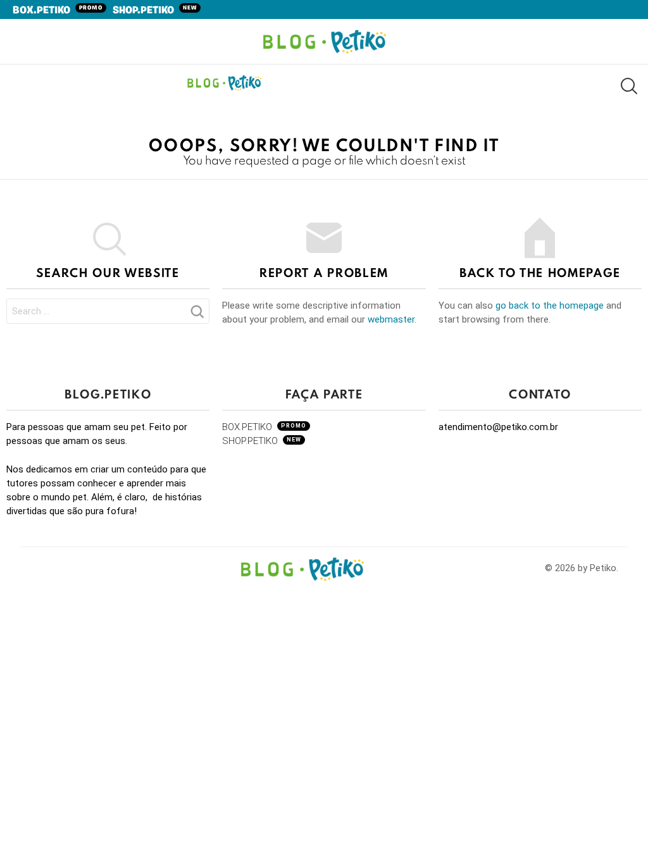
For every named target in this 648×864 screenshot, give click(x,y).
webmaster (391, 319)
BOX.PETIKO (58, 11)
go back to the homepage (549, 305)
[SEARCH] (627, 85)
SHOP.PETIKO (155, 11)
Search (196, 315)
